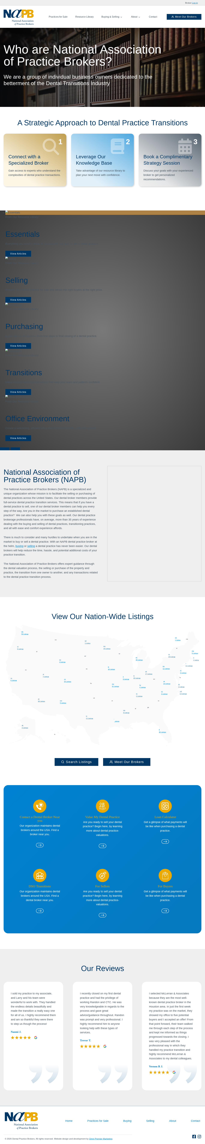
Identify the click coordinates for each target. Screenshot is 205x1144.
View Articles (18, 253)
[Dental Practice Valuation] (102, 846)
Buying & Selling (110, 16)
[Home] (19, 17)
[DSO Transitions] (40, 911)
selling (31, 546)
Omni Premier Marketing (100, 1139)
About (134, 16)
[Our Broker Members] (40, 845)
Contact (153, 16)
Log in (195, 3)
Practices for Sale (58, 16)
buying (19, 546)
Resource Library (84, 16)
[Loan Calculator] (165, 841)
